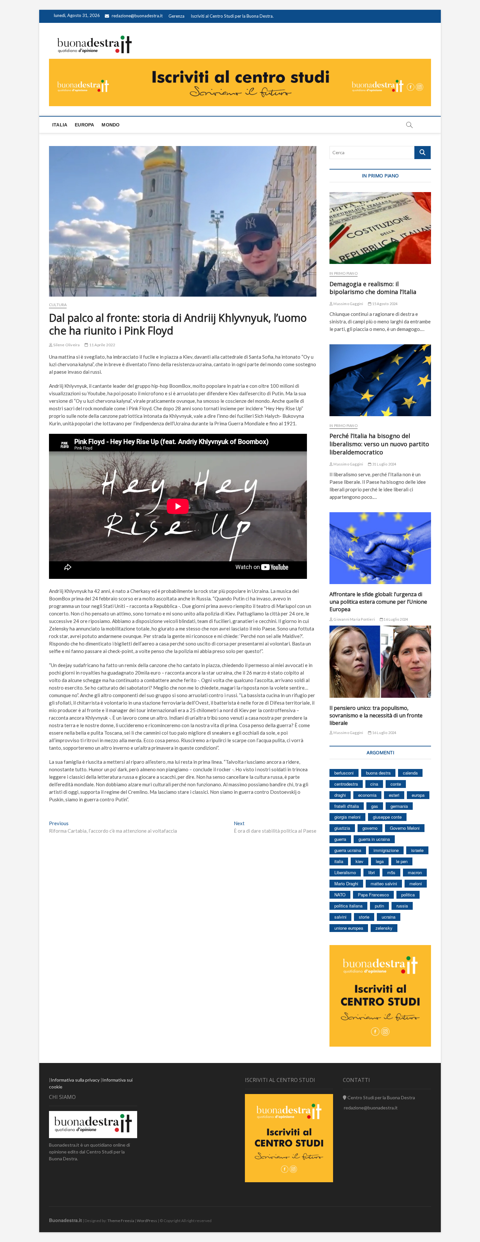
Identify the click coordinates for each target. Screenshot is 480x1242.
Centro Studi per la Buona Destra (380, 1097)
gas (374, 806)
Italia (59, 124)
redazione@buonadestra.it (137, 15)
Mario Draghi (346, 883)
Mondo (111, 124)
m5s (391, 872)
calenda (410, 773)
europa (418, 795)
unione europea (348, 928)
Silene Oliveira (66, 344)
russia (402, 906)
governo (369, 828)
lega (380, 861)
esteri (394, 795)
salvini (340, 917)
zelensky (384, 928)
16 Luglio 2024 (395, 619)
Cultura (58, 304)
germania (399, 806)
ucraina (388, 917)
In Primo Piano (343, 273)
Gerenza (176, 16)
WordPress (147, 1220)
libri (371, 872)
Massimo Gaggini (348, 304)
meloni (415, 883)
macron (415, 872)
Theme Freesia (120, 1220)
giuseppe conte (387, 817)
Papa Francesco (373, 894)
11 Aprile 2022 (101, 344)
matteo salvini (384, 883)
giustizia (342, 828)
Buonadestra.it (65, 1220)
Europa (84, 124)
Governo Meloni (405, 828)
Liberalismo (345, 872)
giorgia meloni (347, 817)
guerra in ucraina (374, 839)
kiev (359, 861)
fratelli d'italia (346, 806)
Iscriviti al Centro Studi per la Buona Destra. (232, 16)
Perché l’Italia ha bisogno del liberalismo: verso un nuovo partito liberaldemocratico (379, 444)
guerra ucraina (347, 850)
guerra (340, 839)
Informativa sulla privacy (75, 1080)
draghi (340, 795)
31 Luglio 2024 (384, 464)
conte (396, 784)
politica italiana (348, 906)
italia (338, 861)
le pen (402, 861)
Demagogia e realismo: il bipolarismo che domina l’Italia (372, 288)
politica (408, 894)
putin (379, 906)
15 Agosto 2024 (384, 304)
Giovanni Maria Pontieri (354, 619)
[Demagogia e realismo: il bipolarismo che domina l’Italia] (380, 228)
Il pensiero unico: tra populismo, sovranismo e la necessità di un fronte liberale (376, 715)
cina (374, 784)
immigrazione (386, 850)
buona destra (378, 773)
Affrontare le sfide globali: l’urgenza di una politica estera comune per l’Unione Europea (378, 602)
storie (364, 917)
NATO (339, 894)
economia (367, 795)
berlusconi (344, 773)
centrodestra (346, 784)
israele (417, 850)
